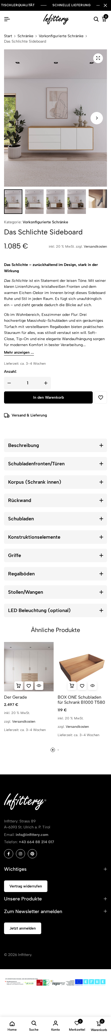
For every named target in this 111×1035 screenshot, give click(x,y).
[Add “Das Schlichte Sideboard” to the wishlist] (101, 397)
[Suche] (96, 19)
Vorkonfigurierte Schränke (61, 36)
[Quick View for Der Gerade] (39, 685)
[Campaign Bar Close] (105, 5)
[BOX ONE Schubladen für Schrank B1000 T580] (82, 667)
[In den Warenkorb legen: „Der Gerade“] (18, 685)
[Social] (8, 853)
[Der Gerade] (29, 667)
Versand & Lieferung (29, 415)
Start (8, 36)
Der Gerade (15, 697)
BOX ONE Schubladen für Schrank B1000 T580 (81, 700)
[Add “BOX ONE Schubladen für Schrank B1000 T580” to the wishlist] (82, 685)
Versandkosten (95, 246)
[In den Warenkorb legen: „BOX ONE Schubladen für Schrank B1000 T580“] (72, 685)
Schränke (25, 36)
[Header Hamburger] (7, 19)
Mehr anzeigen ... (19, 353)
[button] (97, 118)
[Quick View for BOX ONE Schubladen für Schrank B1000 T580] (92, 685)
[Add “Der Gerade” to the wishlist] (29, 685)
